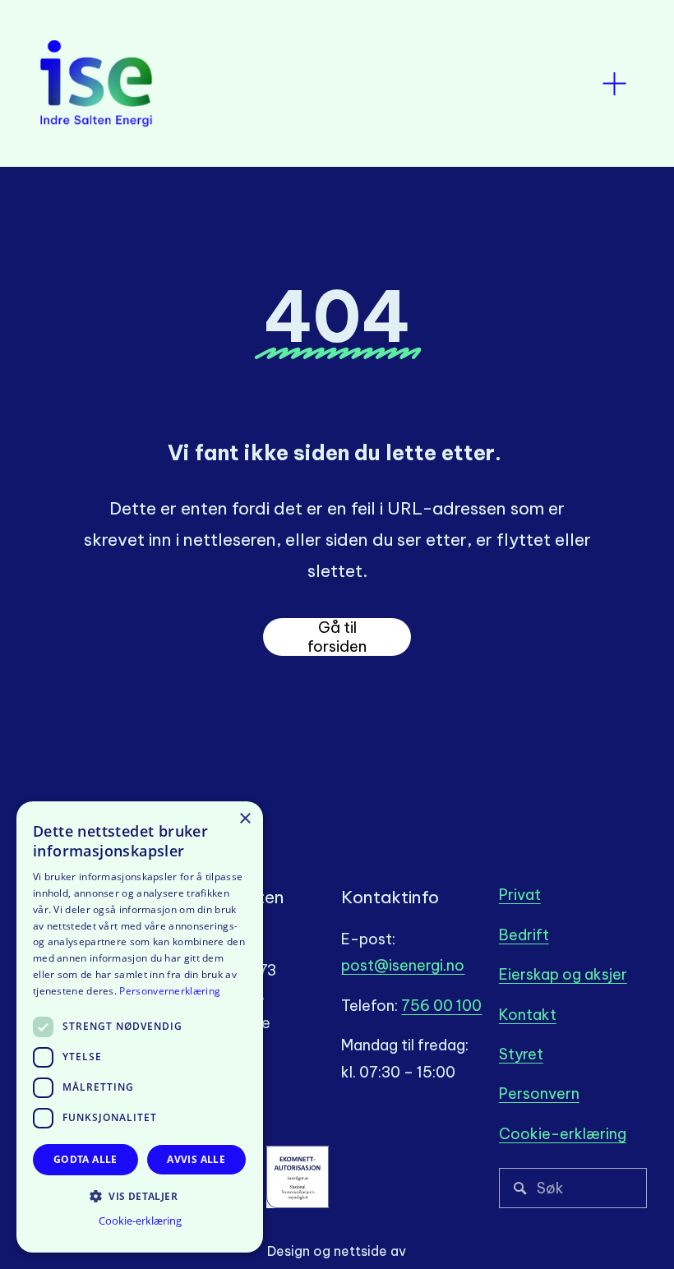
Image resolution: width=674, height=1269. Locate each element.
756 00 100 (441, 1005)
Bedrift (524, 934)
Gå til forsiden (337, 637)
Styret (521, 1054)
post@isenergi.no (402, 965)
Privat (520, 894)
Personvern (539, 1093)
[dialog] (139, 1027)
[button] (140, 1195)
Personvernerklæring (169, 991)
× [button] (244, 819)
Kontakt (527, 1014)
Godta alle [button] (85, 1159)
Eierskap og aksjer (563, 974)
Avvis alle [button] (196, 1159)
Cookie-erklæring (562, 1133)
